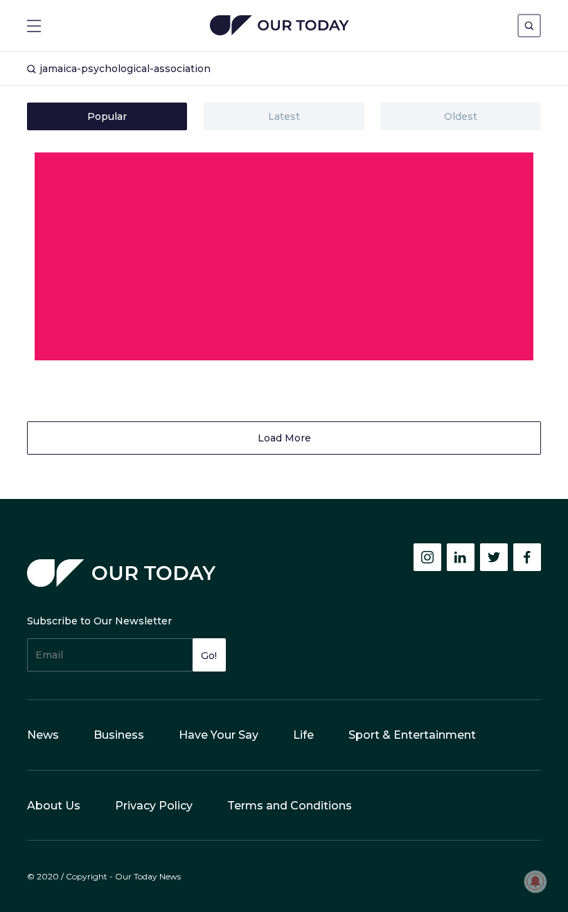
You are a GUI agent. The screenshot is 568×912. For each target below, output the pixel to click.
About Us (53, 805)
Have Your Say (218, 735)
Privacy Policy (154, 805)
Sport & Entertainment (412, 735)
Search (529, 25)
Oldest (460, 116)
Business (119, 735)
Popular (107, 116)
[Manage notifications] (535, 881)
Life (303, 735)
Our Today (279, 26)
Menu (34, 26)
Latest (284, 116)
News (43, 735)
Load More (284, 438)
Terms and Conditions (289, 805)
